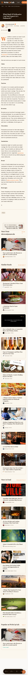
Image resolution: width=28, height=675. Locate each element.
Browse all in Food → (21, 480)
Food (6, 6)
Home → (24, 624)
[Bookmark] (17, 671)
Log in (18, 2)
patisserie (4, 54)
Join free (25, 2)
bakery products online (13, 180)
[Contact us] (24, 672)
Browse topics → (22, 265)
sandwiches (20, 153)
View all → (23, 232)
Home (2, 6)
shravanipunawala (9, 24)
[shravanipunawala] (2, 25)
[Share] (21, 671)
